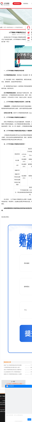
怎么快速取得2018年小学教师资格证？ (13, 371)
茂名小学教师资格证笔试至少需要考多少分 (14, 369)
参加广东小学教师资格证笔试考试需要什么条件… (14, 365)
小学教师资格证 (18, 27)
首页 (5, 27)
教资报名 (25, 3)
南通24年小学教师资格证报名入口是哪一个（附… (14, 374)
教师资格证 (17, 3)
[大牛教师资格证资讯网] (4, 4)
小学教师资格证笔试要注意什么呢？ (12, 367)
